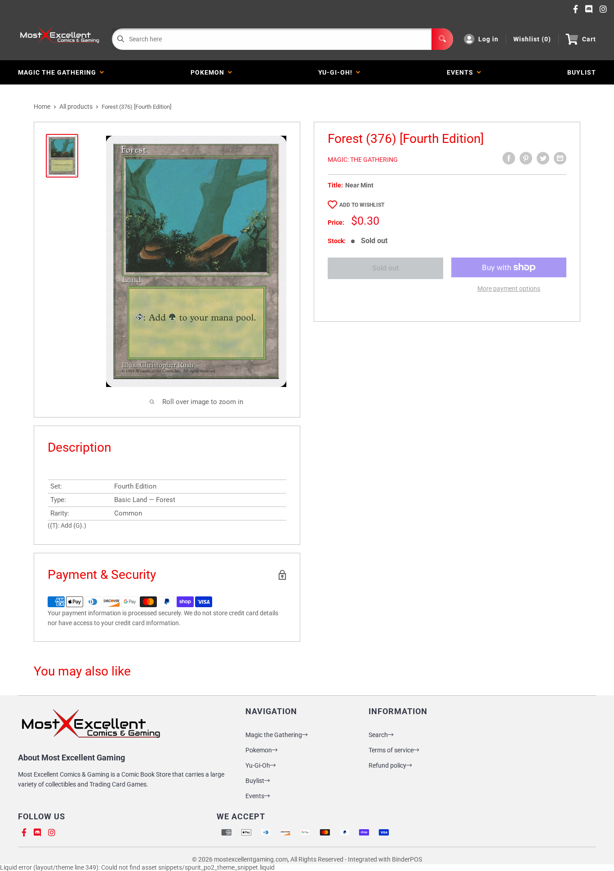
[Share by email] (560, 158)
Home (42, 106)
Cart (589, 39)
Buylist (254, 780)
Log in (488, 39)
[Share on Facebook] (509, 158)
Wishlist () (532, 39)
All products (76, 106)
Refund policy (387, 765)
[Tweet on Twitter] (543, 158)
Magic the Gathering (59, 72)
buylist (581, 72)
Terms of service (391, 750)
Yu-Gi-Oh (257, 765)
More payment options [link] (508, 288)
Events (462, 72)
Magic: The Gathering (363, 159)
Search (378, 734)
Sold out (385, 268)
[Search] (442, 39)
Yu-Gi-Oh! (337, 72)
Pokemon (209, 72)
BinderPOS (407, 859)
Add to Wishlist (361, 205)
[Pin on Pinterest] (526, 158)
